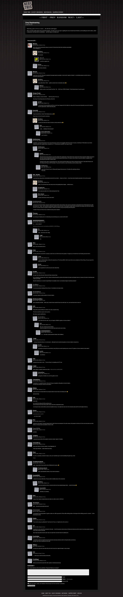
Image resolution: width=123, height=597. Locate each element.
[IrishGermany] (30, 141)
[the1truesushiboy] (30, 300)
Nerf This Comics (61, 6)
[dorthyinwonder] (30, 205)
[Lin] (30, 527)
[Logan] (30, 367)
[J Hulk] (35, 258)
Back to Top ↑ (76, 595)
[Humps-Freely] (30, 95)
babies (42, 28)
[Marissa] (30, 45)
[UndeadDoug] (30, 444)
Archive (79, 593)
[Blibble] (30, 390)
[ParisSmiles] (30, 538)
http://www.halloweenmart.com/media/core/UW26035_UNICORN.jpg (46, 226)
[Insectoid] (30, 112)
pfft (45, 28)
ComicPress (65, 595)
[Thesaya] (30, 215)
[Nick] (30, 244)
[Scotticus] (35, 53)
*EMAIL (67, 579)
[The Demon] (30, 504)
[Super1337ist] (30, 432)
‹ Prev (52, 17)
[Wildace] (30, 546)
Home (42, 593)
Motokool (48, 12)
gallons (33, 28)
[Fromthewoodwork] (30, 463)
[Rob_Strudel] (30, 176)
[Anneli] (35, 266)
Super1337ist (36, 428)
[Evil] (30, 553)
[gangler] (35, 103)
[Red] (30, 421)
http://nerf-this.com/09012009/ (56, 369)
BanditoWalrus (37, 291)
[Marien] (35, 66)
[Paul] (36, 127)
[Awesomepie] (30, 513)
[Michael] (30, 73)
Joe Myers (35, 284)
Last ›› (80, 17)
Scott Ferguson (50, 595)
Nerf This (27, 12)
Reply (44, 45)
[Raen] (30, 454)
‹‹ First (43, 17)
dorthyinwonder (37, 201)
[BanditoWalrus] (30, 295)
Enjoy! (34, 457)
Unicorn (38, 28)
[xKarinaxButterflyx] (38, 133)
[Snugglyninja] (35, 189)
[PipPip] (30, 520)
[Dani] (30, 497)
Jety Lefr (42, 57)
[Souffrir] (30, 273)
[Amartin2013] (30, 477)
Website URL (65, 581)
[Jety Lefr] (36, 61)
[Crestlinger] (30, 561)
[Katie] (30, 252)
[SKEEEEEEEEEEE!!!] (30, 222)
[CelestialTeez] (35, 374)
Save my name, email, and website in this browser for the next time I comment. (47, 583)
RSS (73, 595)
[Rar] (35, 230)
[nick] (30, 308)
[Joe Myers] (30, 288)
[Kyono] (30, 412)
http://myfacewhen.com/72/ (38, 414)
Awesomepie (36, 510)
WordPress (59, 595)
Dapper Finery (58, 12)
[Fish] (30, 360)
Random (62, 17)
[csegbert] (30, 437)
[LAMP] (36, 237)
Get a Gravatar (69, 579)
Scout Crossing (37, 12)
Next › (71, 17)
